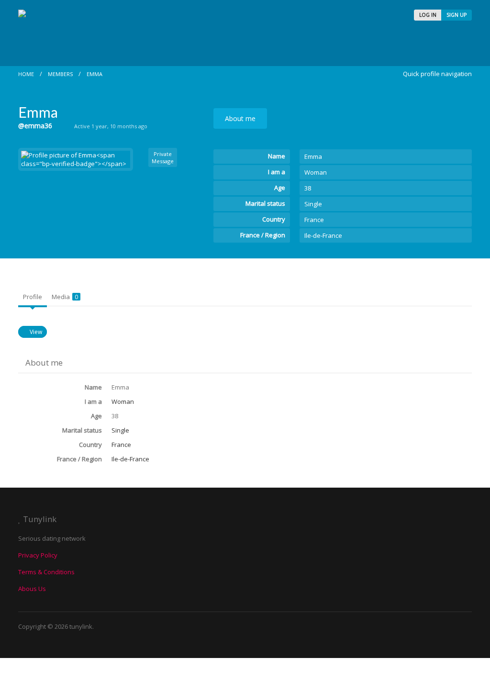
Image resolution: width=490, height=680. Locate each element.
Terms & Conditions (46, 572)
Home (26, 74)
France (314, 219)
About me (240, 118)
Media (65, 296)
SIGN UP (456, 14)
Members (60, 74)
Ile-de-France (323, 235)
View (36, 332)
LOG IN (427, 14)
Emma (94, 74)
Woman (315, 172)
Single (313, 204)
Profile (32, 296)
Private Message (163, 157)
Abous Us (32, 588)
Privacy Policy (37, 555)
